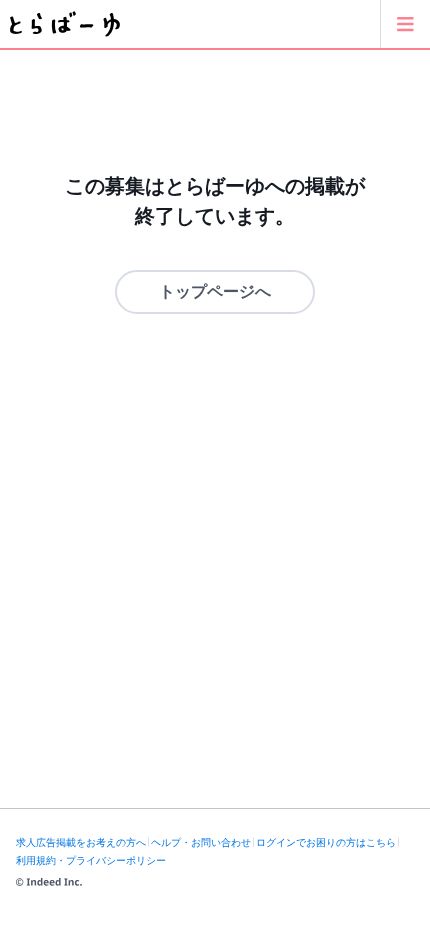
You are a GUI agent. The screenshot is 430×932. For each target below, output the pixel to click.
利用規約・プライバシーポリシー (91, 860)
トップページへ (215, 291)
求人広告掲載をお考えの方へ (81, 842)
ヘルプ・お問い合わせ (201, 842)
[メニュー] (405, 24)
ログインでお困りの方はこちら (326, 842)
